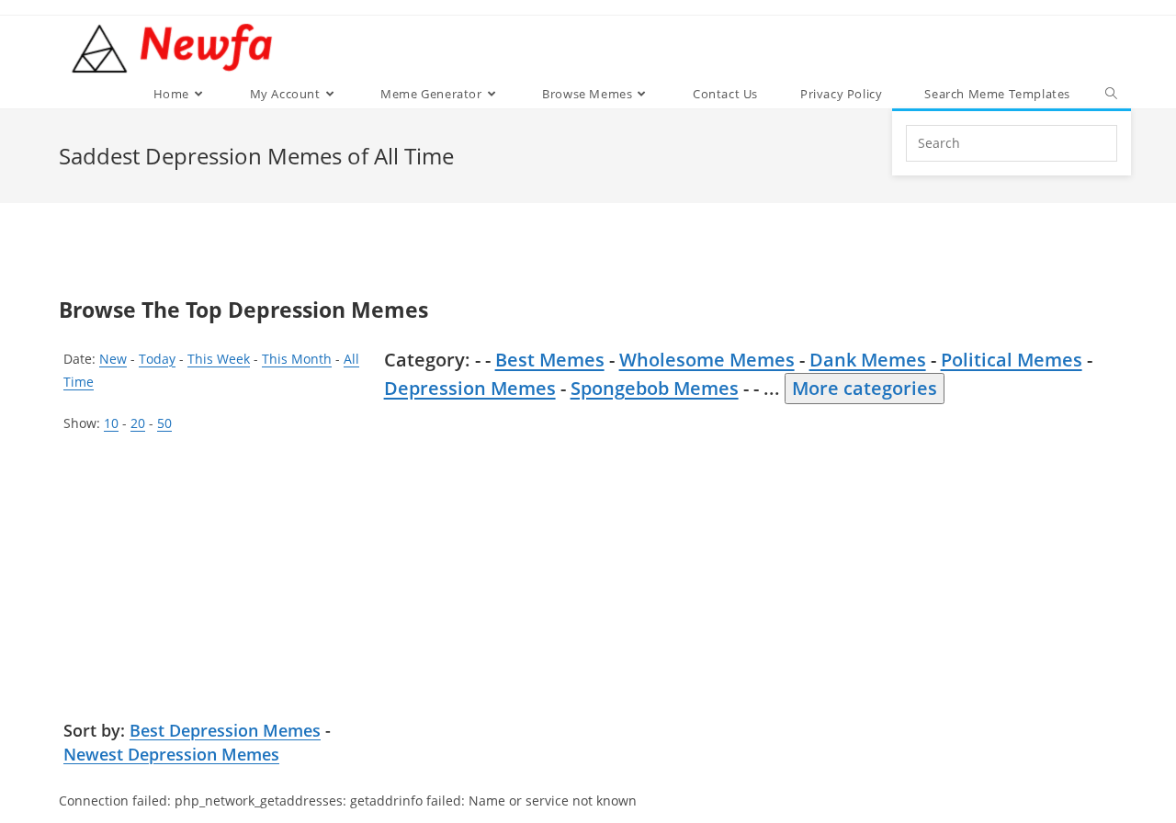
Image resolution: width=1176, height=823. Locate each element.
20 (137, 423)
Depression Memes (470, 388)
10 (111, 423)
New (113, 358)
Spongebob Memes (655, 388)
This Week (218, 358)
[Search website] (1111, 93)
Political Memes (1011, 359)
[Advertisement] (217, 581)
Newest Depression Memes (171, 754)
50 (164, 423)
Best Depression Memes (225, 730)
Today (157, 358)
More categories (864, 388)
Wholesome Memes (707, 359)
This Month (297, 358)
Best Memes (550, 359)
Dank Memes (867, 359)
